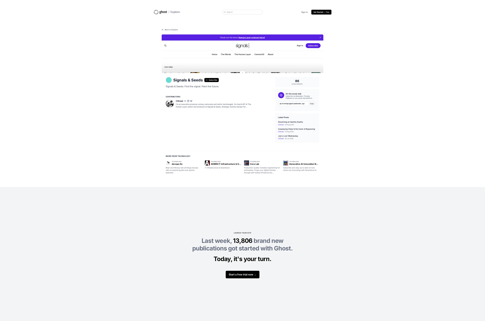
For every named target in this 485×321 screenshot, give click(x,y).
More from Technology (178, 156)
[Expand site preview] (242, 73)
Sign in (304, 12)
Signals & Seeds (188, 80)
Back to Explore (171, 30)
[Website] (185, 101)
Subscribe (213, 80)
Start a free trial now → (242, 274)
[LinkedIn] (188, 101)
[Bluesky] (191, 101)
